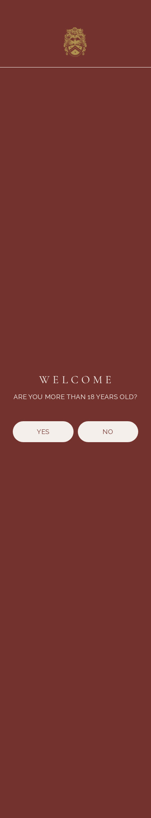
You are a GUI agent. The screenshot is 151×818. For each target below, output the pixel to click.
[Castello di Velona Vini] (74, 41)
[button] (43, 432)
